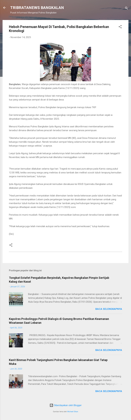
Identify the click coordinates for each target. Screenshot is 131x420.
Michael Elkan (72, 412)
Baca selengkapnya (108, 309)
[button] (120, 27)
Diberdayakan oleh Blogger (67, 405)
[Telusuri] (126, 9)
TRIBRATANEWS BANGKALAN (37, 7)
